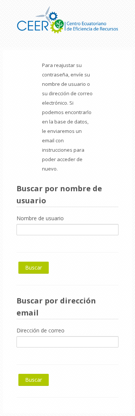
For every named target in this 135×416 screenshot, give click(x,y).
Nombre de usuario (40, 218)
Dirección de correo (40, 330)
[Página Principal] (67, 18)
